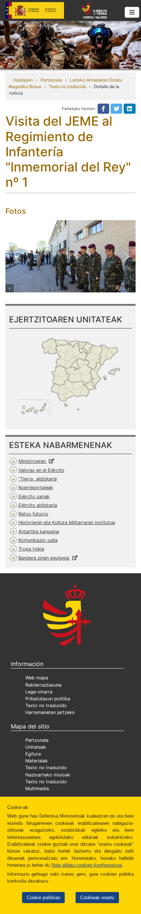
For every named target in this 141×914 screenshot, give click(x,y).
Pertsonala (51, 80)
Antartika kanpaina (38, 531)
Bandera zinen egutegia (44, 558)
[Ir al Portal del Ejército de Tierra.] (70, 44)
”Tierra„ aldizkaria (37, 479)
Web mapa (36, 677)
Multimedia (37, 788)
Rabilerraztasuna (43, 685)
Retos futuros (33, 514)
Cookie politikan (43, 897)
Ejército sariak (34, 496)
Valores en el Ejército (41, 470)
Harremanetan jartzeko (50, 712)
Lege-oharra (38, 692)
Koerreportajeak (35, 487)
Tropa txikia (31, 549)
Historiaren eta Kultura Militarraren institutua (66, 522)
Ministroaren (32, 461)
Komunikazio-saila (37, 540)
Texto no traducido (67, 86)
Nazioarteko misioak (47, 775)
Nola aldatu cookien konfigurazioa (86, 865)
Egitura (33, 754)
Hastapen (23, 80)
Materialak (36, 760)
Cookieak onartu (97, 897)
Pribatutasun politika (47, 698)
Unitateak (35, 747)
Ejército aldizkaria (37, 505)
